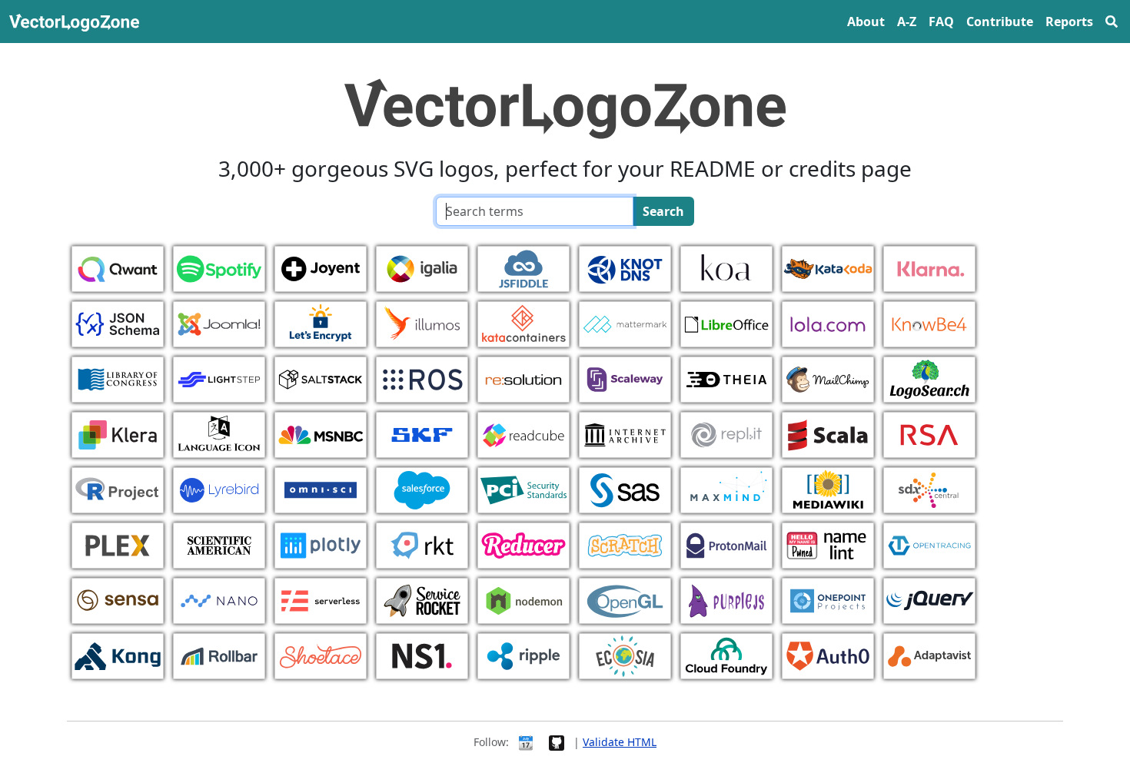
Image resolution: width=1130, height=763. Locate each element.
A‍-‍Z (906, 21)
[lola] (828, 322)
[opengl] (625, 599)
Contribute (999, 21)
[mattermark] (625, 322)
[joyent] (320, 267)
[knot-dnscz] (625, 267)
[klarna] (929, 267)
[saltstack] (320, 378)
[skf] (422, 433)
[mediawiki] (828, 488)
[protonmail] (726, 544)
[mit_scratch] (625, 544)
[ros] (422, 378)
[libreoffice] (726, 322)
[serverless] (320, 599)
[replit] (726, 433)
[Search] (1111, 21)
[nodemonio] (523, 599)
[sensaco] (117, 599)
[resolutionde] (523, 378)
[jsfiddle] (523, 267)
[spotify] (219, 267)
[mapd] (320, 488)
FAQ (941, 21)
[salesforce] (422, 488)
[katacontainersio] (523, 322)
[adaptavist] (929, 654)
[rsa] (929, 433)
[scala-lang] (828, 433)
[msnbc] (320, 433)
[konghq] (117, 654)
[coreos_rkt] (422, 544)
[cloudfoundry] (726, 654)
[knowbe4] (929, 322)
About (866, 21)
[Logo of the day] (526, 742)
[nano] (219, 599)
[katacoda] (828, 267)
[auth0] (828, 654)
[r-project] (117, 488)
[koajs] (726, 267)
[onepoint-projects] (828, 599)
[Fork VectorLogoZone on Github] (556, 742)
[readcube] (523, 433)
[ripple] (523, 654)
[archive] (625, 433)
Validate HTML (619, 742)
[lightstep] (219, 378)
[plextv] (117, 544)
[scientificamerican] (219, 544)
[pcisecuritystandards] (523, 488)
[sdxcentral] (929, 488)
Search (663, 211)
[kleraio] (117, 433)
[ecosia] (625, 654)
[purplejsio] (726, 599)
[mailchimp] (828, 378)
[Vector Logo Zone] (77, 21)
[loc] (117, 378)
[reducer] (523, 544)
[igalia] (422, 267)
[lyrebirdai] (219, 488)
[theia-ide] (726, 378)
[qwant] (117, 267)
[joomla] (219, 322)
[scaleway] (625, 378)
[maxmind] (726, 488)
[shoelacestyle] (320, 654)
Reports (1069, 21)
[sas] (625, 488)
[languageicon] (219, 433)
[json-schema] (117, 322)
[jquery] (929, 599)
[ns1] (422, 654)
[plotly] (320, 544)
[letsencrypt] (320, 322)
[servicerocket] (422, 599)
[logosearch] (929, 378)
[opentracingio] (929, 544)
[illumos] (422, 322)
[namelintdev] (828, 544)
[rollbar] (219, 654)
